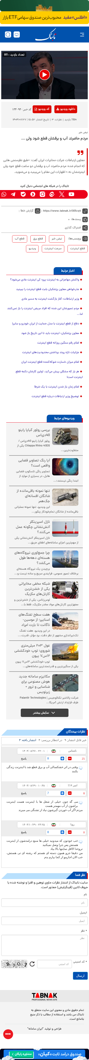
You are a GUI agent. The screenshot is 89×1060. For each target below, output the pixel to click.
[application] (44, 75)
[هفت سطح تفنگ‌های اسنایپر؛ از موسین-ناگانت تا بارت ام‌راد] (65, 621)
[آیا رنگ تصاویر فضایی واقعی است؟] (65, 466)
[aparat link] (81, 194)
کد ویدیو (43, 109)
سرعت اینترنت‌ (53, 249)
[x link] (62, 194)
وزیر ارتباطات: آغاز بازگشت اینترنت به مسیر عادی (50, 299)
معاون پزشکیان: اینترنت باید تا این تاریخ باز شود (50, 333)
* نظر (84, 931)
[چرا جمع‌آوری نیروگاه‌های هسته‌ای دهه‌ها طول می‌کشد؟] (65, 559)
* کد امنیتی (80, 962)
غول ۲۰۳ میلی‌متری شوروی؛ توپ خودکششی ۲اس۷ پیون (32, 651)
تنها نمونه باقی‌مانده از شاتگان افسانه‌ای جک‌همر (33, 496)
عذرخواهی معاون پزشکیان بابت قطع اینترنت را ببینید (47, 289)
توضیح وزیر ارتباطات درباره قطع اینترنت (55, 396)
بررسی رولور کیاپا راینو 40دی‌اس (34, 433)
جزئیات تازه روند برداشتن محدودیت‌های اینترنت (50, 352)
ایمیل (83, 913)
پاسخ (23, 758)
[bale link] (23, 194)
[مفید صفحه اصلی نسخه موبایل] (44, 17)
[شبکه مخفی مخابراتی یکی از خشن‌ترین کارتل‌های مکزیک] (65, 590)
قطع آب (19, 239)
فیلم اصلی (60, 122)
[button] (44, 74)
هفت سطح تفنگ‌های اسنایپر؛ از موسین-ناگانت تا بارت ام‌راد (34, 620)
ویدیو (32, 249)
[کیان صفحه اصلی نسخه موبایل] (44, 1054)
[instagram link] (42, 194)
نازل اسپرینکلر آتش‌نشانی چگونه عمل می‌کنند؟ (33, 527)
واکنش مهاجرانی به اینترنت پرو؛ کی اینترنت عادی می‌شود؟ (44, 280)
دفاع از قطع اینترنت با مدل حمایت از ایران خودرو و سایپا (45, 324)
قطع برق (38, 239)
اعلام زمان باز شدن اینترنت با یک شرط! (56, 387)
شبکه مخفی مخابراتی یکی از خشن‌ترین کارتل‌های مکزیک (34, 589)
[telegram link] (13, 194)
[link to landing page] (45, 34)
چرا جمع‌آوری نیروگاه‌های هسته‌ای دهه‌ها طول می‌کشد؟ (32, 558)
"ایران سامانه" (35, 1029)
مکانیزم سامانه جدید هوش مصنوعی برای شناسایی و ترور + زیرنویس (34, 684)
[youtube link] (71, 194)
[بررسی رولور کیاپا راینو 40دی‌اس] (65, 436)
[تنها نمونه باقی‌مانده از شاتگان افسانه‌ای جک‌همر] (65, 497)
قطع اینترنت (77, 249)
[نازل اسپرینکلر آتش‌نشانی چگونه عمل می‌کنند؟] (65, 528)
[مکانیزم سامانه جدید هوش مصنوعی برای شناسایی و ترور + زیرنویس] (65, 682)
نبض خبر (57, 239)
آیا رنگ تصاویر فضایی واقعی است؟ (34, 463)
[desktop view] (17, 34)
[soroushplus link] (33, 194)
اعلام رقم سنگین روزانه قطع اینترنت (58, 343)
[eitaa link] (52, 194)
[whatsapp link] (4, 194)
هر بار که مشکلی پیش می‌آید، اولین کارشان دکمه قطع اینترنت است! (49, 375)
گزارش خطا (27, 211)
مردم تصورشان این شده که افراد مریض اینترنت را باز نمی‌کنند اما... (45, 311)
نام (85, 895)
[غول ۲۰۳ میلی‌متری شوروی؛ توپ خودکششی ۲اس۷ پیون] (65, 652)
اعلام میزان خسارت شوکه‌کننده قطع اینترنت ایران (50, 362)
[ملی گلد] (44, 5)
